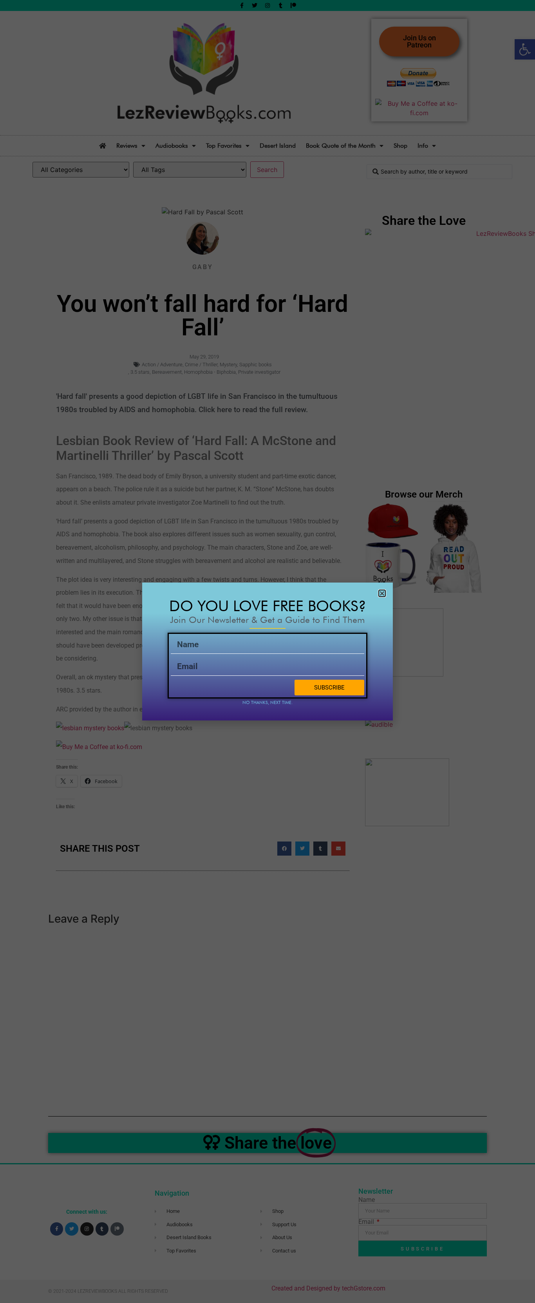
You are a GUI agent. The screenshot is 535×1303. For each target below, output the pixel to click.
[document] (267, 651)
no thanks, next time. (267, 702)
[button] (382, 593)
